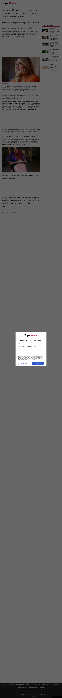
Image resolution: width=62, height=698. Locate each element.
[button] (31, 349)
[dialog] (31, 349)
